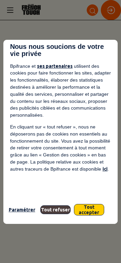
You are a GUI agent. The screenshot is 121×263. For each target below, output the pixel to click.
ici (105, 169)
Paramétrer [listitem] (22, 209)
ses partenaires (55, 66)
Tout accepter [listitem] (89, 209)
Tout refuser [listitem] (55, 209)
